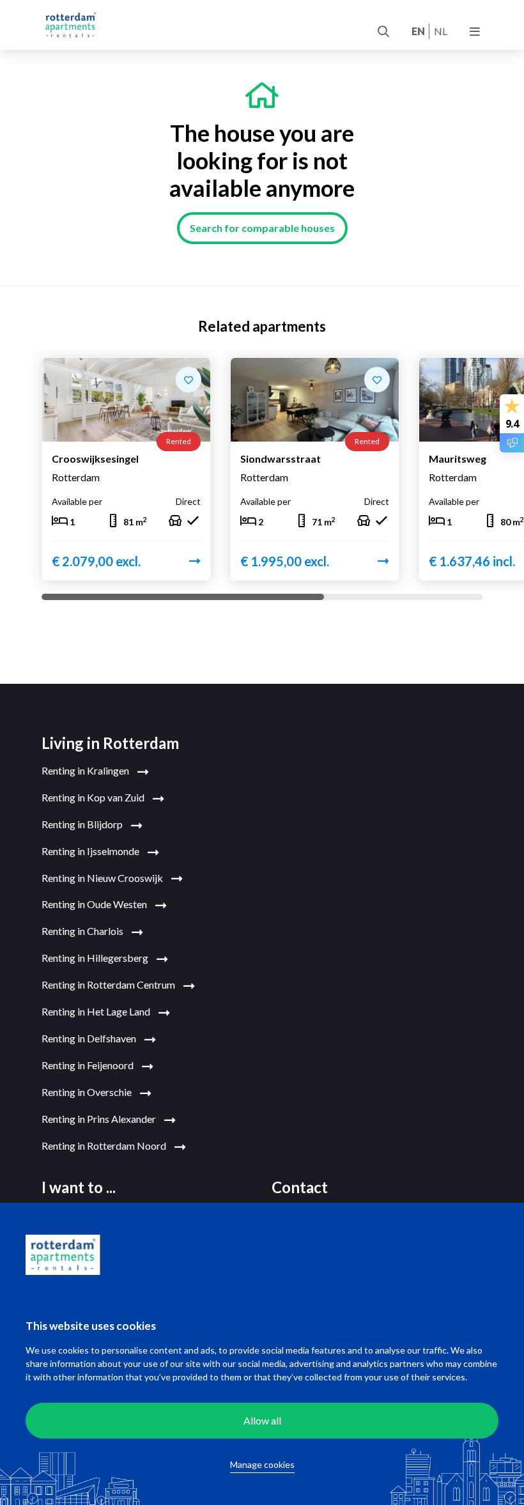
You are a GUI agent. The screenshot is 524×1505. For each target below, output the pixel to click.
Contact (300, 1187)
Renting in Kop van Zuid (94, 797)
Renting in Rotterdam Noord (105, 1145)
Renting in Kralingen (86, 770)
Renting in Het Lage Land (97, 1011)
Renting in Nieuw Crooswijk (103, 878)
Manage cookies (262, 1464)
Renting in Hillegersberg (96, 958)
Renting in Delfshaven (90, 1038)
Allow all (262, 1420)
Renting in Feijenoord (88, 1065)
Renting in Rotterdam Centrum (109, 984)
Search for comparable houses (262, 228)
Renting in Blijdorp (83, 824)
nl (440, 31)
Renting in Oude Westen (95, 904)
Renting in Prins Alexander (100, 1119)
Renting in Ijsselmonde (91, 851)
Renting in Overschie (88, 1092)
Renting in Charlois (83, 931)
